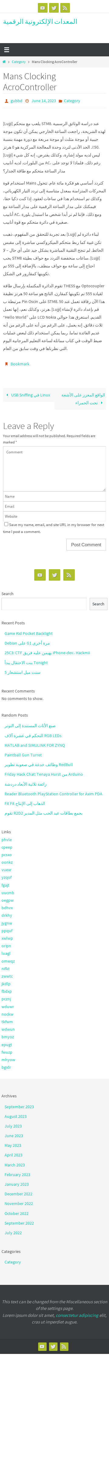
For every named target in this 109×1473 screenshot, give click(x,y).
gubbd (16, 100)
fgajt (5, 882)
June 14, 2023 (43, 100)
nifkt (6, 966)
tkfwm (7, 1019)
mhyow (8, 1057)
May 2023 (13, 1142)
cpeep (7, 844)
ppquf (7, 928)
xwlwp (7, 935)
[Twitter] (54, 8)
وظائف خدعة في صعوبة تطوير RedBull (39, 762)
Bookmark (20, 362)
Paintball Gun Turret (23, 752)
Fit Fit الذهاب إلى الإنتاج (25, 800)
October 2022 (16, 1210)
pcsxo (7, 852)
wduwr (8, 1003)
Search (8, 591)
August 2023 (16, 1113)
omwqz (8, 958)
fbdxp (7, 988)
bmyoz (8, 1034)
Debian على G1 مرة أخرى (27, 640)
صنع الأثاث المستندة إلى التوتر (30, 723)
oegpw (8, 897)
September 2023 (19, 1103)
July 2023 (13, 1123)
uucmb (8, 890)
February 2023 (17, 1172)
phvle (7, 836)
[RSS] (65, 8)
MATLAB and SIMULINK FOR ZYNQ (35, 742)
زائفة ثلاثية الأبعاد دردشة (26, 781)
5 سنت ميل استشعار (23, 669)
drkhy (7, 912)
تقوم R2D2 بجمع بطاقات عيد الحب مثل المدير (44, 810)
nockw (7, 1011)
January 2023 (17, 1181)
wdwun (8, 1026)
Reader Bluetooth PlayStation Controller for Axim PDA (53, 791)
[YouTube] (43, 8)
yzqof (7, 874)
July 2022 (13, 1230)
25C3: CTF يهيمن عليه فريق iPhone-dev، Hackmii (47, 650)
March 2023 (15, 1162)
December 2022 (18, 1191)
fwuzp (7, 1049)
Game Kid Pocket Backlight (29, 630)
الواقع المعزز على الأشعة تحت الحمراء (83, 396)
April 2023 (13, 1152)
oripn (6, 943)
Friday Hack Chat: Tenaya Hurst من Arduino (44, 771)
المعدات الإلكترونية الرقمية (40, 21)
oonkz (7, 859)
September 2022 (19, 1220)
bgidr (6, 1064)
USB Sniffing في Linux (30, 392)
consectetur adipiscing (77, 1312)
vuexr (7, 867)
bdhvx (7, 905)
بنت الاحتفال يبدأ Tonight (26, 659)
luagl (6, 950)
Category (19, 62)
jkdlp (6, 981)
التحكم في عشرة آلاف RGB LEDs (33, 732)
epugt (7, 1041)
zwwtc (7, 973)
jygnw (7, 920)
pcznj (6, 996)
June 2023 (14, 1133)
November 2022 (19, 1200)
